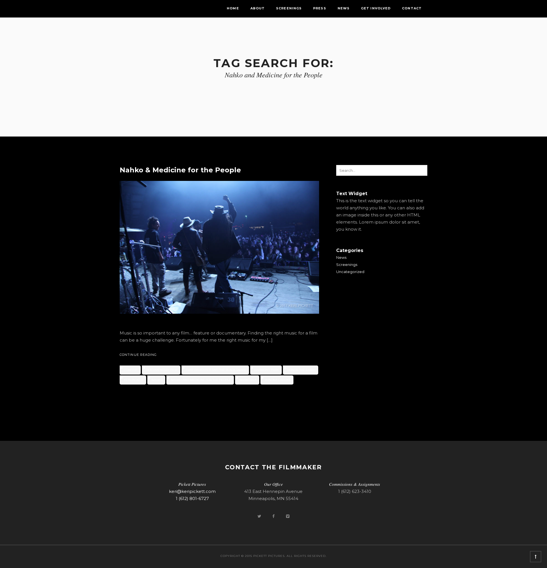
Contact (412, 8)
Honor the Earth (301, 370)
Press (319, 8)
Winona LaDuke (278, 380)
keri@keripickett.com (192, 491)
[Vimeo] (287, 516)
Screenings (289, 8)
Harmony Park (266, 370)
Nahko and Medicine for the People (201, 380)
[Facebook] (274, 516)
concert (131, 370)
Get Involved (376, 8)
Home (233, 8)
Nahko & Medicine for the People (180, 170)
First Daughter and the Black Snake (216, 370)
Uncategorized (350, 271)
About (257, 8)
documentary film (161, 370)
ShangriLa (247, 380)
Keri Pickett (133, 380)
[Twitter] (260, 516)
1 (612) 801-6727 (192, 498)
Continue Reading (138, 355)
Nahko (157, 380)
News (344, 8)
